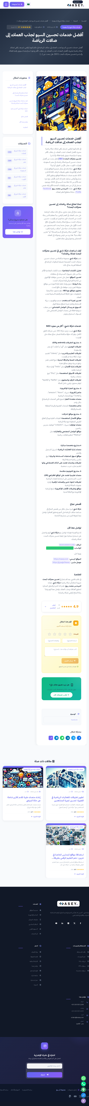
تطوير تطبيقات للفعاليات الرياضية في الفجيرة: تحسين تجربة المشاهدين (68, 799)
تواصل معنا (16, 232)
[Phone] (83, 1084)
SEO (61, 158)
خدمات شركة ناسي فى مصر (17, 160)
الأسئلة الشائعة (34, 961)
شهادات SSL (82, 961)
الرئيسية (84, 21)
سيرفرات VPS (82, 966)
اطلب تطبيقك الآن (61, 695)
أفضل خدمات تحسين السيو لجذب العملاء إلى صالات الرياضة (17, 86)
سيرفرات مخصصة (81, 971)
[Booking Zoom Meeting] (83, 1095)
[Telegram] (56, 738)
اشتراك (43, 1075)
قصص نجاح (24, 116)
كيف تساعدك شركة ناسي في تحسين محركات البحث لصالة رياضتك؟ (18, 102)
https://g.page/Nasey (61, 562)
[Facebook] (79, 738)
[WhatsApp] (62, 738)
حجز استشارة (34, 980)
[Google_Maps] (83, 1089)
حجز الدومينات (81, 957)
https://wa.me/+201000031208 (60, 548)
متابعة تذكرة (34, 975)
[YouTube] (56, 923)
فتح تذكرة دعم (34, 971)
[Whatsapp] (83, 1078)
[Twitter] (73, 738)
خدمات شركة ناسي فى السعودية (61, 21)
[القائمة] (6, 4)
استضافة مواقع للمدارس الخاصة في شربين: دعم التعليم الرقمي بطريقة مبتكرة (68, 858)
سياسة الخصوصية (27, 1090)
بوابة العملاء (34, 952)
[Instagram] (68, 923)
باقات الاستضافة (81, 952)
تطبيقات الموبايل (33, 920)
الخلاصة (25, 127)
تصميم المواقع (34, 910)
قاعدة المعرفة (34, 957)
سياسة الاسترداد (4, 1090)
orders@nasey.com (77, 1018)
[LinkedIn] (68, 738)
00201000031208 (67, 544)
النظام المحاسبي (33, 924)
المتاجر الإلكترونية (33, 915)
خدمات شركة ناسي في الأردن (17, 195)
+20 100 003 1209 (77, 1011)
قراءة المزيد (80, 816)
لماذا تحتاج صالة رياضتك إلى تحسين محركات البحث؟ (20, 94)
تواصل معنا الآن (23, 122)
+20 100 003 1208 (77, 1004)
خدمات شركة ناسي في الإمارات (17, 152)
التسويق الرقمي (34, 929)
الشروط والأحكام (15, 1090)
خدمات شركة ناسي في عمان (17, 186)
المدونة (75, 21)
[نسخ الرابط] (51, 738)
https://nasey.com (61, 559)
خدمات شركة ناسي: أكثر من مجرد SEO (19, 110)
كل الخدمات (34, 934)
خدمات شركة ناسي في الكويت (17, 178)
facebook (74, 720)
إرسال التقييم (69, 661)
